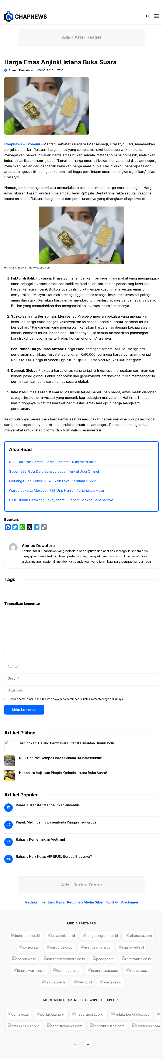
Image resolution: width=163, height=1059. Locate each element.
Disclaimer (130, 902)
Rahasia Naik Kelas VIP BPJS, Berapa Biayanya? (54, 856)
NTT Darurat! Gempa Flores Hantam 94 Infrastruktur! (53, 462)
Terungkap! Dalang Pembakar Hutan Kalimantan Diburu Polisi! (67, 743)
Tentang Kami (53, 902)
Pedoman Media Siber (85, 902)
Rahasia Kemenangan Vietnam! (40, 839)
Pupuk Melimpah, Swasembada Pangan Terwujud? (56, 822)
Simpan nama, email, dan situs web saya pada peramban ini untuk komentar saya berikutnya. (66, 699)
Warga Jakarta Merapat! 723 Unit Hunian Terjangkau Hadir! (57, 490)
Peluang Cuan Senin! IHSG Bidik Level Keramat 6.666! (52, 481)
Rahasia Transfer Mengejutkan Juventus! (48, 805)
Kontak (112, 902)
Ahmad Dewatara (20, 70)
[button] (148, 16)
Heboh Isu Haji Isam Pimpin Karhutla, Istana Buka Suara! (63, 773)
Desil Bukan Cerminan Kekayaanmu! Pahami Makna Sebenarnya (61, 500)
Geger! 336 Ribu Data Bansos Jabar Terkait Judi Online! (54, 471)
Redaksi (31, 902)
